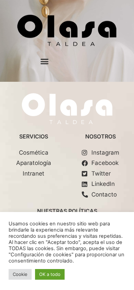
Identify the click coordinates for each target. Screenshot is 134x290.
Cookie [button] (20, 274)
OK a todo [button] (49, 274)
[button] (44, 61)
